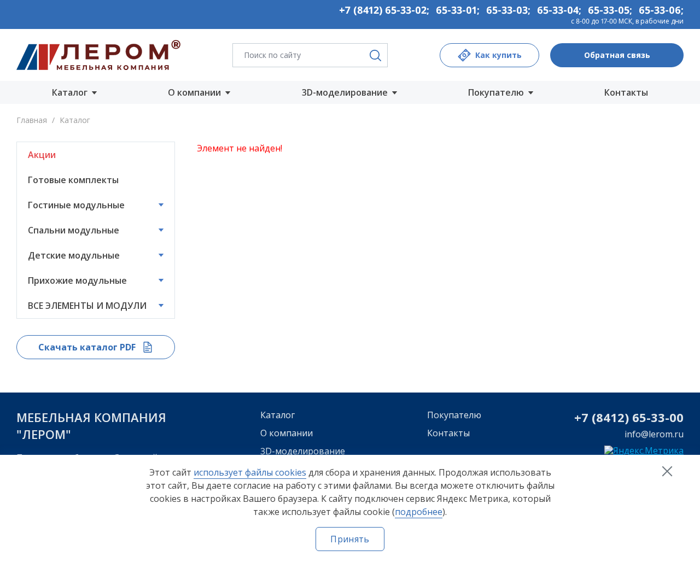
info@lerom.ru (654, 434)
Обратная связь (617, 55)
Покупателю (454, 415)
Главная (31, 120)
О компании (286, 433)
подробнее (418, 512)
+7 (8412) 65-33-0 (625, 417)
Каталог (277, 415)
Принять (349, 539)
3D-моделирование (302, 451)
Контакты (626, 92)
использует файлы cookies (250, 472)
